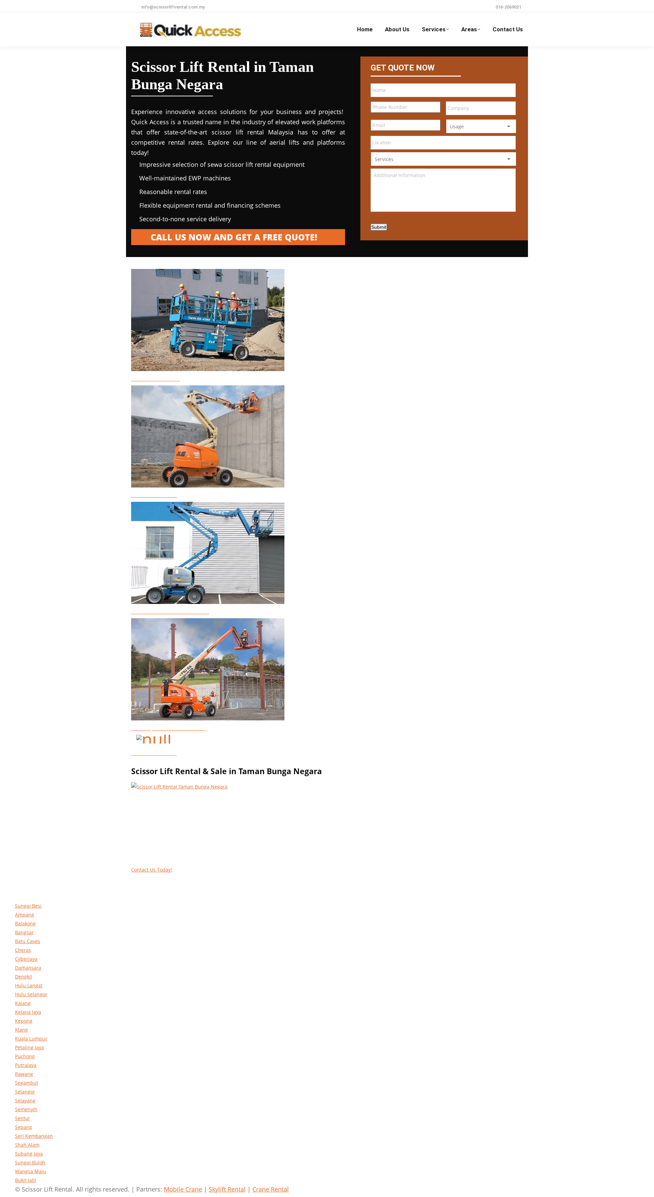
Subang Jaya (29, 1153)
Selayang (25, 1100)
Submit (378, 227)
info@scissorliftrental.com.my (173, 7)
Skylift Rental (227, 1189)
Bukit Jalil (25, 1180)
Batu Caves (27, 941)
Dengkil (23, 976)
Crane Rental (270, 1189)
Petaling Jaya (29, 1047)
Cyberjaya (26, 959)
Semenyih (26, 1109)
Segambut (26, 1083)
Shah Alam (27, 1145)
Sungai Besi (28, 906)
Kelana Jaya (28, 1012)
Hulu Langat (29, 985)
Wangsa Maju (30, 1171)
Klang (21, 1029)
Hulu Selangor (31, 994)
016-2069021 (508, 7)
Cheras (23, 950)
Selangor (25, 1091)
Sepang (23, 1127)
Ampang (24, 914)
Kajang (23, 1003)
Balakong (25, 923)
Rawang (24, 1074)
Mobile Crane (183, 1189)
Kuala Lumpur (31, 1038)
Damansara (28, 967)
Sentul (22, 1118)
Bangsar (24, 932)
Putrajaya (25, 1065)
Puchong (25, 1056)
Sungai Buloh (30, 1162)
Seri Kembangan (34, 1136)
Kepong (23, 1021)
